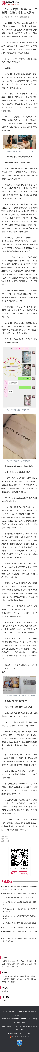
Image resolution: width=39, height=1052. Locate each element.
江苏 (30, 964)
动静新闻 (5, 991)
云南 (22, 964)
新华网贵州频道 (30, 976)
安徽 (35, 964)
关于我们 (5, 1000)
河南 (13, 964)
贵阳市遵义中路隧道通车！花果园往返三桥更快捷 (19, 923)
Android (24, 873)
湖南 (3, 964)
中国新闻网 (5, 979)
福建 (12, 967)
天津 (18, 961)
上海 (13, 961)
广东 (22, 961)
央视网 (4, 961)
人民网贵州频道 (13, 976)
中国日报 (26, 979)
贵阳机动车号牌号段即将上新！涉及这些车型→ (19, 898)
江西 (16, 967)
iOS (14, 873)
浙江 (3, 967)
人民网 (4, 976)
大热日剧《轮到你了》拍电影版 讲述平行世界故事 (20, 927)
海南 (18, 964)
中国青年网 (5, 982)
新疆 (26, 964)
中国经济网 (14, 982)
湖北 (8, 967)
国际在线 (19, 979)
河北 (35, 961)
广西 (26, 961)
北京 (9, 961)
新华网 (21, 976)
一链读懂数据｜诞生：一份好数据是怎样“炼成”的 (19, 893)
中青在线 (33, 979)
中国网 (13, 979)
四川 (30, 961)
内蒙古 (9, 964)
